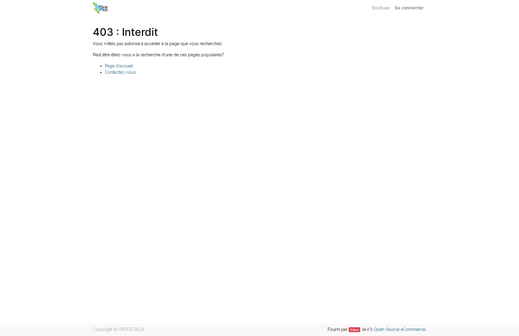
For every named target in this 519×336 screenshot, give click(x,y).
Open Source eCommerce (399, 329)
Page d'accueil (119, 65)
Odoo (354, 329)
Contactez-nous (120, 72)
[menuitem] (381, 8)
